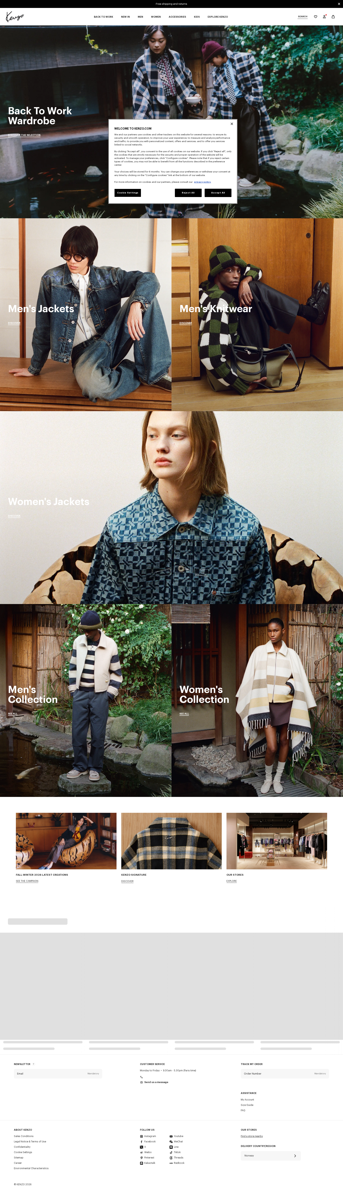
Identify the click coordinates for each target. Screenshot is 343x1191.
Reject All (188, 193)
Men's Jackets (86, 314)
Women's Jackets (171, 507)
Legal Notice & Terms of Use (30, 1141)
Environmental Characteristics (31, 1168)
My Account (247, 1100)
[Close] (231, 123)
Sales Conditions (24, 1136)
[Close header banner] (339, 4)
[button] (58, 1073)
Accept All (218, 193)
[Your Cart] (333, 16)
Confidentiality (22, 1147)
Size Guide (247, 1105)
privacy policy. (202, 182)
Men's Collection (86, 700)
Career (18, 1163)
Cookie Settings (23, 1152)
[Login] (324, 17)
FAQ (243, 1110)
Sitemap (18, 1157)
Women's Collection (257, 700)
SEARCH (302, 16)
